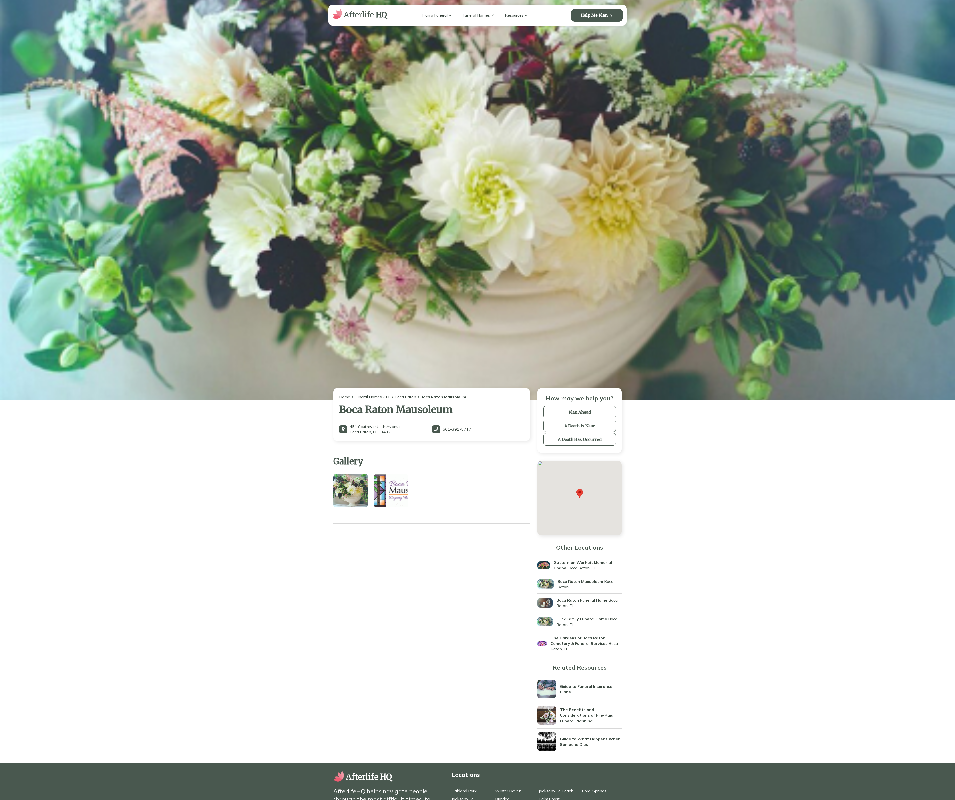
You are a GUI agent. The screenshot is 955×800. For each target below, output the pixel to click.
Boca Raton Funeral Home (581, 600)
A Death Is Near (579, 425)
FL (388, 396)
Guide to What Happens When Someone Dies (590, 741)
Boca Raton (405, 396)
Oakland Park (464, 790)
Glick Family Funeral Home (581, 618)
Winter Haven (508, 790)
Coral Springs (594, 790)
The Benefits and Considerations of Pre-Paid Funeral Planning (586, 715)
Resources (514, 15)
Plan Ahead (580, 412)
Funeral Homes (476, 15)
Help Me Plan (594, 15)
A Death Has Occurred (580, 439)
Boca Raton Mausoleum (580, 581)
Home (344, 396)
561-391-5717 (457, 429)
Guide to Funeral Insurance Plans (586, 689)
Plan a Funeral (435, 15)
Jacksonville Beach (556, 790)
